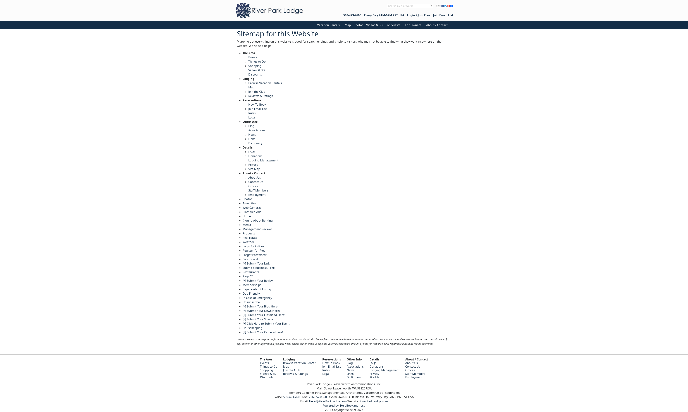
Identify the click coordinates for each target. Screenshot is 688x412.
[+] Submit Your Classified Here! (264, 315)
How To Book (257, 104)
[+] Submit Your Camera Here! (263, 332)
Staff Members (258, 190)
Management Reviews (258, 229)
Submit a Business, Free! (259, 268)
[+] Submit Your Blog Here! (260, 306)
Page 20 (248, 276)
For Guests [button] (393, 25)
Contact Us (255, 182)
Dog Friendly (251, 293)
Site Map (254, 169)
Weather (248, 242)
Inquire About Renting (258, 220)
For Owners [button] (413, 25)
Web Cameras (252, 208)
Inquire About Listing (257, 289)
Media (247, 225)
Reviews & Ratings (260, 96)
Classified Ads (252, 212)
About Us (254, 178)
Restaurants (251, 272)
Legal (251, 117)
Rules (252, 113)
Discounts (255, 74)
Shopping (254, 66)
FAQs (251, 152)
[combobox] (408, 6)
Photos (358, 25)
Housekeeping (252, 328)
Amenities (249, 203)
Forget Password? (255, 255)
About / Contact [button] (437, 25)
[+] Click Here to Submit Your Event (266, 324)
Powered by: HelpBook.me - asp (344, 406)
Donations (255, 156)
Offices (253, 186)
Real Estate (250, 238)
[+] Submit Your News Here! (261, 311)
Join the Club (256, 92)
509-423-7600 (352, 15)
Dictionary (255, 143)
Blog (251, 126)
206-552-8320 (318, 397)
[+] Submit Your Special (258, 319)
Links (251, 139)
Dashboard (250, 259)
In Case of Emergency (257, 298)
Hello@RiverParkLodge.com (328, 401)
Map (348, 25)
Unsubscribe (251, 302)
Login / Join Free (418, 15)
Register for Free (254, 251)
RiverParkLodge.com (374, 401)
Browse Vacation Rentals (265, 83)
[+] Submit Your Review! (258, 281)
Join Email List (443, 15)
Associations (256, 130)
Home (247, 216)
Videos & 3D (374, 25)
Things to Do (257, 62)
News (252, 135)
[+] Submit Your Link (256, 263)
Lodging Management (263, 160)
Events (252, 57)
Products (249, 233)
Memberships (252, 285)
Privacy (253, 165)
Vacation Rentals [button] (328, 25)
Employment (257, 195)
